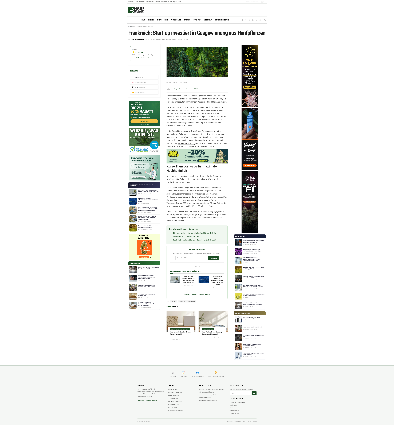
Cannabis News (173, 389)
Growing (187, 20)
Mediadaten (233, 405)
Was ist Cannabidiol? (205, 397)
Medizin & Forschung (175, 392)
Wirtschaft (208, 20)
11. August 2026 (219, 337)
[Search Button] (265, 20)
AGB (244, 421)
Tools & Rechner (234, 413)
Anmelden (213, 258)
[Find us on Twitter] (249, 20)
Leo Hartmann (177, 337)
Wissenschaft (176, 20)
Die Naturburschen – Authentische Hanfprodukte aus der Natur (194, 233)
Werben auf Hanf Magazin (237, 402)
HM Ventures (233, 408)
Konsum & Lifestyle (222, 20)
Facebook (182, 89)
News (143, 20)
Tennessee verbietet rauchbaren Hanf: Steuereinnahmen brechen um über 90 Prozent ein (212, 389)
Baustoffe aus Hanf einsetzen (180, 329)
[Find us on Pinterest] (253, 20)
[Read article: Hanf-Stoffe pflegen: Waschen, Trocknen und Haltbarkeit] (213, 321)
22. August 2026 (189, 285)
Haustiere (173, 301)
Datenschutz (237, 421)
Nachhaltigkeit (191, 301)
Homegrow (182, 301)
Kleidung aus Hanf (208, 329)
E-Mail (196, 89)
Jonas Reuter (209, 337)
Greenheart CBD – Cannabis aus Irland (186, 236)
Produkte (157, 1)
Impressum (230, 421)
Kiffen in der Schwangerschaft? (208, 400)
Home (130, 26)
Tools (179, 1)
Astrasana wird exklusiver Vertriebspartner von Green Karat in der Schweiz (217, 280)
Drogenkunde (149, 1)
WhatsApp (175, 89)
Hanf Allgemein (140, 1)
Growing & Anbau (173, 395)
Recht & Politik (162, 20)
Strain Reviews (165, 1)
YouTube (193, 294)
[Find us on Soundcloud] (260, 20)
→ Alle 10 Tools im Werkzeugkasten (142, 58)
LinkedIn (190, 89)
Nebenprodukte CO (186, 143)
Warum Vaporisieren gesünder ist (208, 395)
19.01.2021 (150, 39)
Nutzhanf (197, 20)
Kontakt (249, 421)
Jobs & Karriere (234, 410)
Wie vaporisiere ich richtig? (207, 392)
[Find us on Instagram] (245, 20)
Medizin (151, 20)
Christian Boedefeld (138, 39)
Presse (255, 421)
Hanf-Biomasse (183, 113)
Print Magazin (173, 1)
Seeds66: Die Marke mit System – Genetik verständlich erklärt (194, 240)
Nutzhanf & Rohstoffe (175, 401)
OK (254, 393)
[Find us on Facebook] (242, 20)
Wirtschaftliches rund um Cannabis (143, 26)
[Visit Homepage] (136, 10)
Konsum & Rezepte (174, 404)
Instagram (187, 294)
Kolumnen (130, 1)
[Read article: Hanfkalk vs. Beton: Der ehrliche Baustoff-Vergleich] (181, 321)
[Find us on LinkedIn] (256, 20)
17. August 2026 (175, 339)
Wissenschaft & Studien (175, 410)
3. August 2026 (218, 287)
